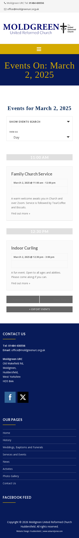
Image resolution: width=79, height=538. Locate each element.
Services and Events (14, 454)
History (7, 440)
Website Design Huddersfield (28, 531)
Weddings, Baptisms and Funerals (23, 447)
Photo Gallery (11, 476)
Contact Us (9, 483)
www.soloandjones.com (53, 531)
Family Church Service (31, 173)
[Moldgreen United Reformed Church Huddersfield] (39, 28)
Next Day (61, 299)
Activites (8, 469)
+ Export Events (39, 309)
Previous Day (20, 299)
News (6, 461)
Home (6, 433)
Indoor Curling (24, 247)
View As (13, 132)
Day (16, 137)
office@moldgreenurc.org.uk (23, 9)
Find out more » (20, 213)
